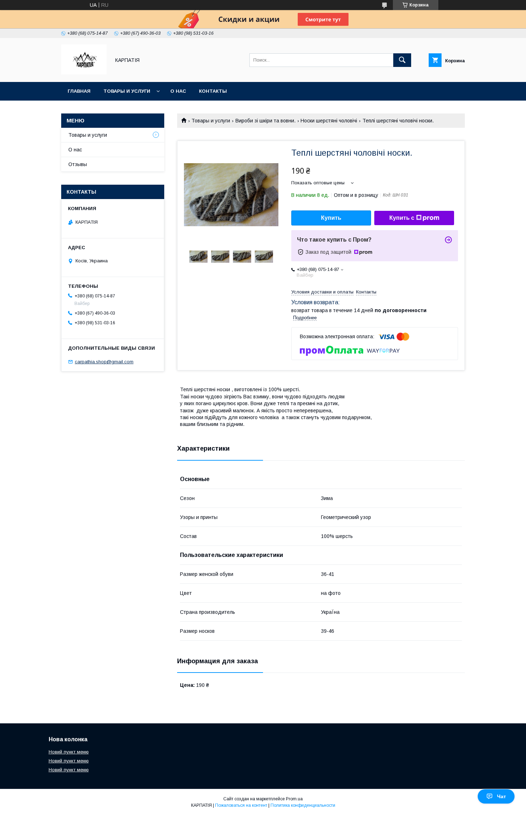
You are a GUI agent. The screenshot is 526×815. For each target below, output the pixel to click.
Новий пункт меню (69, 752)
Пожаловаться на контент (241, 805)
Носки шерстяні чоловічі (329, 120)
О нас (178, 91)
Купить (331, 218)
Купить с (401, 218)
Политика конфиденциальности (303, 805)
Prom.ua (294, 798)
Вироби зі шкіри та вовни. (265, 120)
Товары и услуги (126, 91)
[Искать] (402, 60)
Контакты (213, 91)
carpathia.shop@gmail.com (104, 361)
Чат (501, 796)
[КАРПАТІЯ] (84, 73)
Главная (79, 91)
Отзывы (77, 164)
